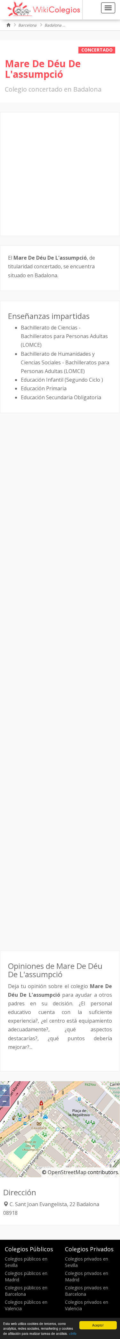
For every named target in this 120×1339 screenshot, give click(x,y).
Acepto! (98, 1325)
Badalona (52, 25)
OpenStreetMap (67, 1172)
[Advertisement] (60, 174)
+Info (72, 1333)
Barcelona (27, 25)
